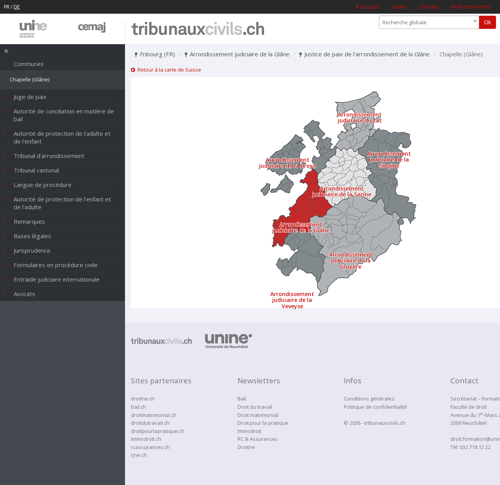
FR (6, 6)
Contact (428, 6)
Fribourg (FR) (156, 54)
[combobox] (429, 22)
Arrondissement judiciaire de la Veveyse (292, 300)
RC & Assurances (258, 438)
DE (17, 6)
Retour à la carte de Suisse (168, 69)
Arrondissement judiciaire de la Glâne (238, 54)
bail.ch (138, 406)
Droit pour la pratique (263, 422)
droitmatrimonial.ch (154, 415)
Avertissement (471, 6)
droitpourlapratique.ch (157, 431)
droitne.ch (143, 398)
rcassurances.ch (150, 447)
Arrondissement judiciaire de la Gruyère (351, 260)
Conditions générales (369, 398)
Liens (399, 6)
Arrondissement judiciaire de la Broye (287, 162)
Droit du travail (255, 406)
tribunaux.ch (197, 30)
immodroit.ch (146, 438)
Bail (242, 398)
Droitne (246, 447)
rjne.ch (139, 454)
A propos (367, 6)
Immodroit (249, 431)
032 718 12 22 (475, 447)
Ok (487, 22)
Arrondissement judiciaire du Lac (360, 117)
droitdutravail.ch (150, 422)
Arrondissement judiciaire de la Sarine (341, 191)
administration (467, 463)
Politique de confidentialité (375, 406)
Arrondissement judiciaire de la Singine (389, 159)
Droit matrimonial (258, 415)
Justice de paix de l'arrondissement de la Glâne (366, 54)
